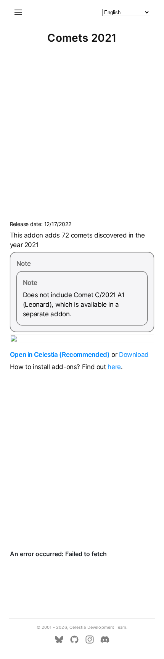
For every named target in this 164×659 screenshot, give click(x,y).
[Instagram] (89, 639)
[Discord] (104, 639)
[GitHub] (74, 639)
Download (134, 354)
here (114, 367)
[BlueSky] (59, 639)
